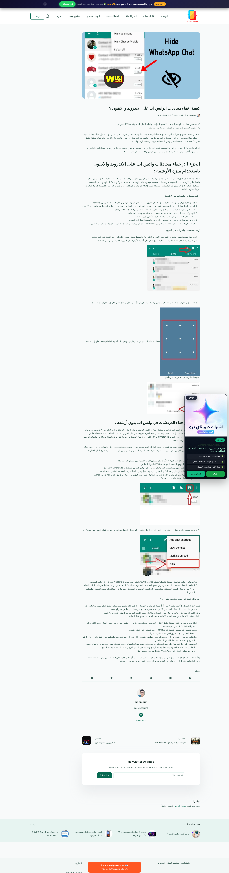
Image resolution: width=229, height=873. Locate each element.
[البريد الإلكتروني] (92, 678)
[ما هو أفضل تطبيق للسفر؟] (196, 834)
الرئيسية (164, 16)
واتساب (215, 474)
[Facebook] (190, 678)
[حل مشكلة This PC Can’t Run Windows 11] (65, 834)
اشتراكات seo (112, 16)
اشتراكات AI (130, 16)
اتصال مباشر (196, 474)
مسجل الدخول (180, 806)
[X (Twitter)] (170, 678)
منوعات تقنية (162, 115)
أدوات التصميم (93, 16)
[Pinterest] (150, 678)
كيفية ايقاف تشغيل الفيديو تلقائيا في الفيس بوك (88, 834)
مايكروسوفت (74, 16)
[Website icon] (141, 715)
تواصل (37, 16)
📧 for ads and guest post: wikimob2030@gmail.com (114, 867)
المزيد (59, 16)
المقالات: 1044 (141, 721)
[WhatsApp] (111, 678)
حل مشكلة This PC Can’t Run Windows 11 (45, 834)
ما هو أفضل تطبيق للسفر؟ (178, 834)
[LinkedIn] (131, 678)
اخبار (169, 115)
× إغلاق (191, 398)
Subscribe (104, 775)
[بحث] (47, 16)
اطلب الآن (66, 4)
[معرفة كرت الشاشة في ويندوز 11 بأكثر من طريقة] (152, 834)
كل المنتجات (148, 16)
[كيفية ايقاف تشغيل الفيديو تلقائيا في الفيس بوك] (109, 834)
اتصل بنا (78, 863)
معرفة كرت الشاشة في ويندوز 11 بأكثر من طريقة (132, 834)
